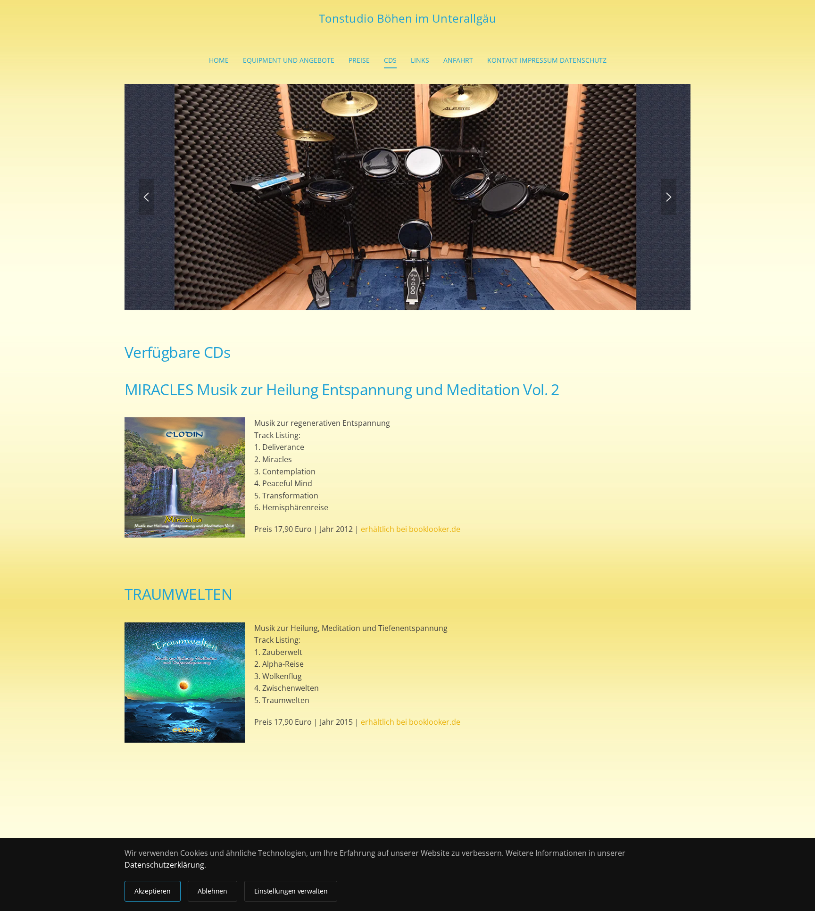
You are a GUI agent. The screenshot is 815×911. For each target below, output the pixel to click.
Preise (359, 60)
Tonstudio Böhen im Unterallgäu (407, 18)
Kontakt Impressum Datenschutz (547, 60)
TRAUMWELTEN (178, 594)
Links (420, 60)
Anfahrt (458, 60)
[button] (146, 197)
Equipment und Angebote (288, 60)
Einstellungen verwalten (291, 890)
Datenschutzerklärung (164, 865)
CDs (390, 60)
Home (219, 60)
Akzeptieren (152, 890)
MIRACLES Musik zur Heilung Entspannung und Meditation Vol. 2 (342, 389)
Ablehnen (212, 890)
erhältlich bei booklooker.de (410, 529)
